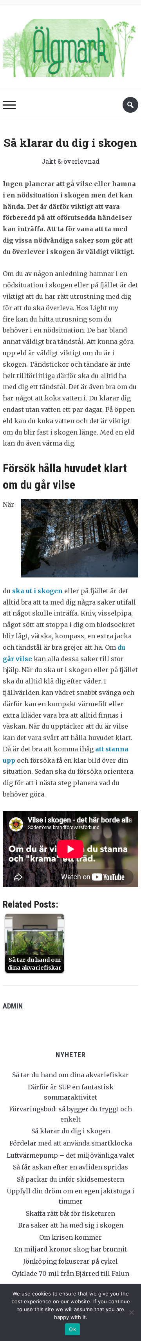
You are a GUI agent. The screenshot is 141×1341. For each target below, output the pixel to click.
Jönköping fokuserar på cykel (70, 1261)
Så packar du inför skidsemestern (70, 1179)
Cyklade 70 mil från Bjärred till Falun (70, 1273)
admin (13, 1006)
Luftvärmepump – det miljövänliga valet (70, 1155)
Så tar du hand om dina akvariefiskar (70, 1075)
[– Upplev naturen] (70, 46)
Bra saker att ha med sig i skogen (70, 1225)
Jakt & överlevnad (70, 161)
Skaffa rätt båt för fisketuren (70, 1213)
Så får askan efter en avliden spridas (70, 1167)
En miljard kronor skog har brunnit (70, 1249)
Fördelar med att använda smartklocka (70, 1143)
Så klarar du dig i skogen (70, 1131)
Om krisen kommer (70, 1237)
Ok (72, 1329)
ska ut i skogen (37, 591)
